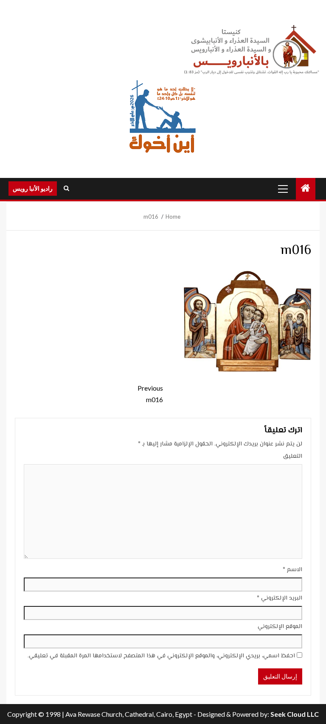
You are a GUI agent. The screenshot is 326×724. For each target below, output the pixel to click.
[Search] (66, 188)
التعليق (292, 456)
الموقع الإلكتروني (280, 626)
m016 (150, 393)
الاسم (292, 570)
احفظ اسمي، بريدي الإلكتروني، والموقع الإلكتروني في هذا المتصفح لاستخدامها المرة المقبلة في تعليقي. (161, 656)
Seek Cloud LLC (294, 714)
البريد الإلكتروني (279, 598)
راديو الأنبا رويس (33, 188)
